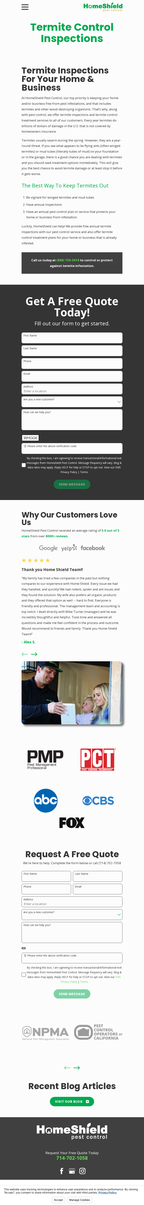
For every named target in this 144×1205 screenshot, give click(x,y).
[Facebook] (61, 1171)
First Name (30, 335)
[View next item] (34, 654)
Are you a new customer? (38, 399)
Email (26, 373)
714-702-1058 (72, 1158)
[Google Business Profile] (72, 1171)
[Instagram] (82, 1171)
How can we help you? (37, 412)
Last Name (30, 348)
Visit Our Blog (69, 1101)
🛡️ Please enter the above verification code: (50, 446)
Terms (84, 472)
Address (28, 386)
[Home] (103, 7)
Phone (27, 361)
